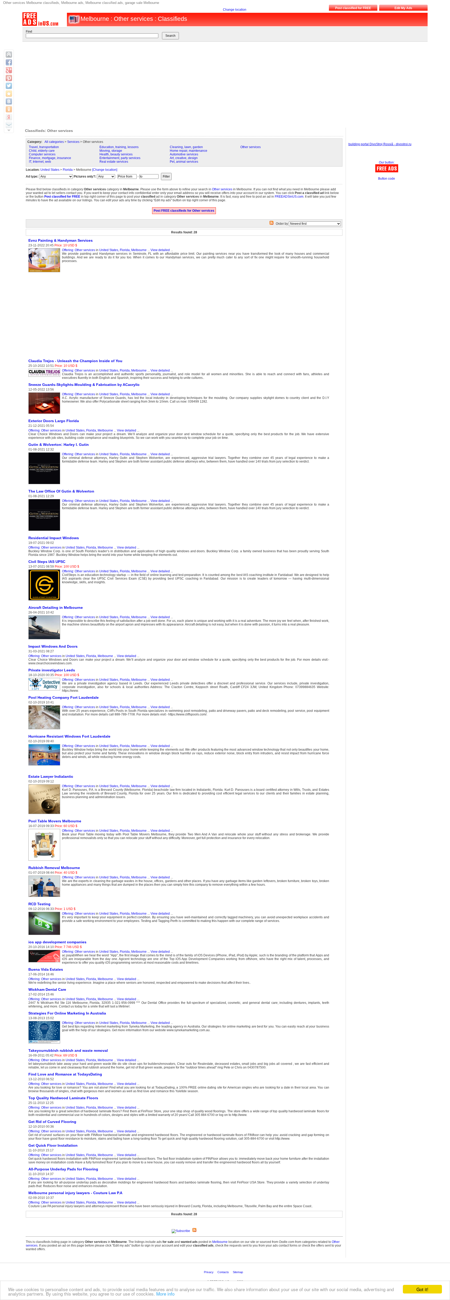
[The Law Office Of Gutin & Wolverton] (45, 531)
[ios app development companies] (45, 962)
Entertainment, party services (119, 158)
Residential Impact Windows (53, 538)
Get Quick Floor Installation (53, 1145)
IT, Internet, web (40, 161)
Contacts (223, 1272)
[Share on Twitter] (9, 86)
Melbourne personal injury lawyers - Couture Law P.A (75, 1193)
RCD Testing (39, 904)
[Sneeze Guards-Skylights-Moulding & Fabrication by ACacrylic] (45, 414)
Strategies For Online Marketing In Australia (67, 1013)
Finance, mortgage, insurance (50, 158)
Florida (68, 170)
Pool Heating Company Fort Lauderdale (63, 697)
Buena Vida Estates (45, 969)
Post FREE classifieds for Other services (184, 210)
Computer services (42, 154)
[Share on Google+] (9, 70)
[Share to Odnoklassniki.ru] (9, 109)
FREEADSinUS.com (289, 196)
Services (73, 142)
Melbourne (220, 1242)
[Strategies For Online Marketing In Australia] (45, 1044)
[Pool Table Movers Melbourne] (45, 861)
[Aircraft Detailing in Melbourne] (45, 639)
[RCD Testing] (45, 935)
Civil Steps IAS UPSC (46, 562)
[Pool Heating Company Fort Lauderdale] (45, 729)
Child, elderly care (42, 151)
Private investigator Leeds (51, 670)
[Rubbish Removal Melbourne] (45, 897)
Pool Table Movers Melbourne (54, 821)
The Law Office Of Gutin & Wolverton (61, 491)
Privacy (209, 1272)
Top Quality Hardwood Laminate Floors (63, 1098)
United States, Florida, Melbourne (123, 250)
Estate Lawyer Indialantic (50, 776)
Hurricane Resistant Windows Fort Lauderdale (69, 736)
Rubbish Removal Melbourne (54, 868)
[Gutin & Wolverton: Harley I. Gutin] (45, 484)
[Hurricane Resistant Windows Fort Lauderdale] (45, 766)
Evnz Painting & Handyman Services (60, 240)
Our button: (387, 162)
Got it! (422, 1289)
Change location (234, 9)
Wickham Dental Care (47, 989)
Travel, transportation (44, 147)
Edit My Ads (403, 8)
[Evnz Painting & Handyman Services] (45, 272)
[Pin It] (9, 78)
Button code (386, 178)
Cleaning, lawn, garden (186, 147)
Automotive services (184, 154)
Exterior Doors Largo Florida (53, 421)
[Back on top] (9, 54)
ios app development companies (57, 942)
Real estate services (113, 161)
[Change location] (104, 170)
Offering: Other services (78, 250)
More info (165, 1293)
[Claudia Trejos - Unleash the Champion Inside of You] (45, 377)
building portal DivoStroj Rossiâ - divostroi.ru (379, 144)
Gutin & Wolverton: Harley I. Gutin (58, 444)
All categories (54, 142)
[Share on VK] (9, 101)
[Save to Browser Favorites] (9, 93)
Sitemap (238, 1272)
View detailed (160, 250)
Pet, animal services (184, 161)
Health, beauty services (116, 154)
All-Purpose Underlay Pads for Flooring (63, 1169)
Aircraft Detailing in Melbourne (55, 607)
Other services (250, 147)
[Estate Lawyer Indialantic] (45, 814)
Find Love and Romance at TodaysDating (65, 1074)
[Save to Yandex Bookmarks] (9, 117)
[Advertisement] (220, 83)
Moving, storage (110, 151)
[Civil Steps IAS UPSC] (45, 601)
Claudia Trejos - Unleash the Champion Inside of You (75, 361)
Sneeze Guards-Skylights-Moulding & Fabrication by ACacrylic (84, 384)
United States (49, 170)
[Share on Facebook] (9, 62)
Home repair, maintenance (188, 151)
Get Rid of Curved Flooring (52, 1122)
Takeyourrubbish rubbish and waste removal (68, 1050)
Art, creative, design (184, 158)
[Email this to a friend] (9, 125)
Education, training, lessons (119, 147)
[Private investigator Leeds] (45, 690)
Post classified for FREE (353, 8)
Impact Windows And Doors (53, 646)
